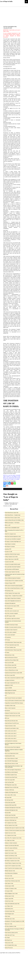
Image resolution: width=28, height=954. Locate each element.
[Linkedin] (9, 483)
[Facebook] (4, 483)
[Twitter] (7, 483)
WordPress (18, 952)
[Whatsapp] (15, 483)
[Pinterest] (12, 483)
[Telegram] (4, 486)
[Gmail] (7, 486)
